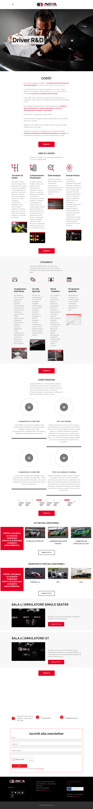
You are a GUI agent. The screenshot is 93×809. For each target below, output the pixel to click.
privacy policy (40, 768)
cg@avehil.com (44, 790)
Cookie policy (71, 781)
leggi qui (76, 796)
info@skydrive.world (71, 718)
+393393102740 (46, 718)
